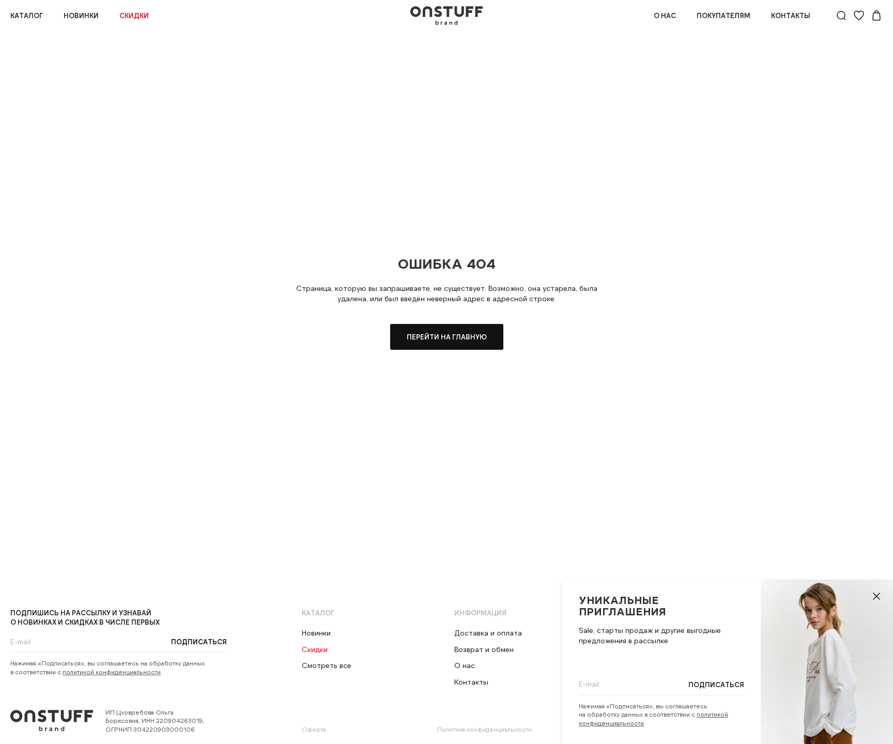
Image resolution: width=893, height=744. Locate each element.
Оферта (314, 729)
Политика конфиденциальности (484, 729)
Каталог (26, 15)
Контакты (790, 15)
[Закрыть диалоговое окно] (876, 596)
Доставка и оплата (488, 632)
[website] (841, 15)
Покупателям (723, 15)
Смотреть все (326, 665)
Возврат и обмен (484, 649)
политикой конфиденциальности (112, 671)
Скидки (134, 15)
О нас (665, 15)
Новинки (81, 15)
